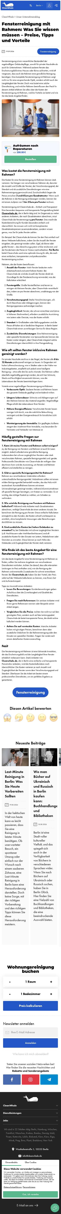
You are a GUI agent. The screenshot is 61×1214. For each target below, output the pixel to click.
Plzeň (29, 1140)
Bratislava (37, 1140)
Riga (52, 1136)
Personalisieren (29, 1187)
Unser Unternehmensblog (28, 16)
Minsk (11, 1140)
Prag (17, 1140)
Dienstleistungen (12, 1113)
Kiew (40, 1136)
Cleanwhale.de (9, 213)
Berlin (33, 1129)
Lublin (25, 1136)
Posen (9, 1136)
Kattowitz (17, 1136)
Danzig (45, 1133)
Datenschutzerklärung (13, 1187)
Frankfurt (10, 1133)
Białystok (33, 1136)
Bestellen (30, 159)
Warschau (20, 1133)
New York (47, 1140)
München (52, 1129)
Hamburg (42, 1129)
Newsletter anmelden (18, 1023)
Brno (23, 1140)
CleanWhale (8, 16)
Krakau (29, 1133)
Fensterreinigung (48, 51)
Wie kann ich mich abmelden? (30, 1054)
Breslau (37, 1133)
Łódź (52, 1133)
